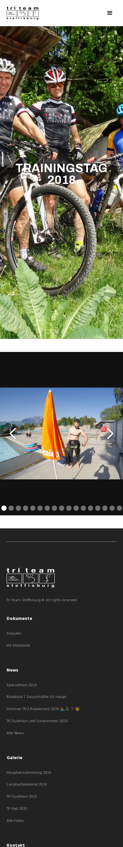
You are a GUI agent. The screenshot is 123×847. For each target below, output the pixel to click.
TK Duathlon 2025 (22, 797)
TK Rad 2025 (17, 809)
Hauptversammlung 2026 (29, 773)
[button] (110, 13)
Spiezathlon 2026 (22, 685)
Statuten (14, 634)
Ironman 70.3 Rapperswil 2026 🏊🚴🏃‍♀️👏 (43, 709)
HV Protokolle (18, 646)
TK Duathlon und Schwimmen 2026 (37, 721)
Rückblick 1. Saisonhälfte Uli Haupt (36, 697)
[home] (23, 13)
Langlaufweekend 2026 (27, 785)
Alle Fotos (15, 821)
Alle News (15, 733)
